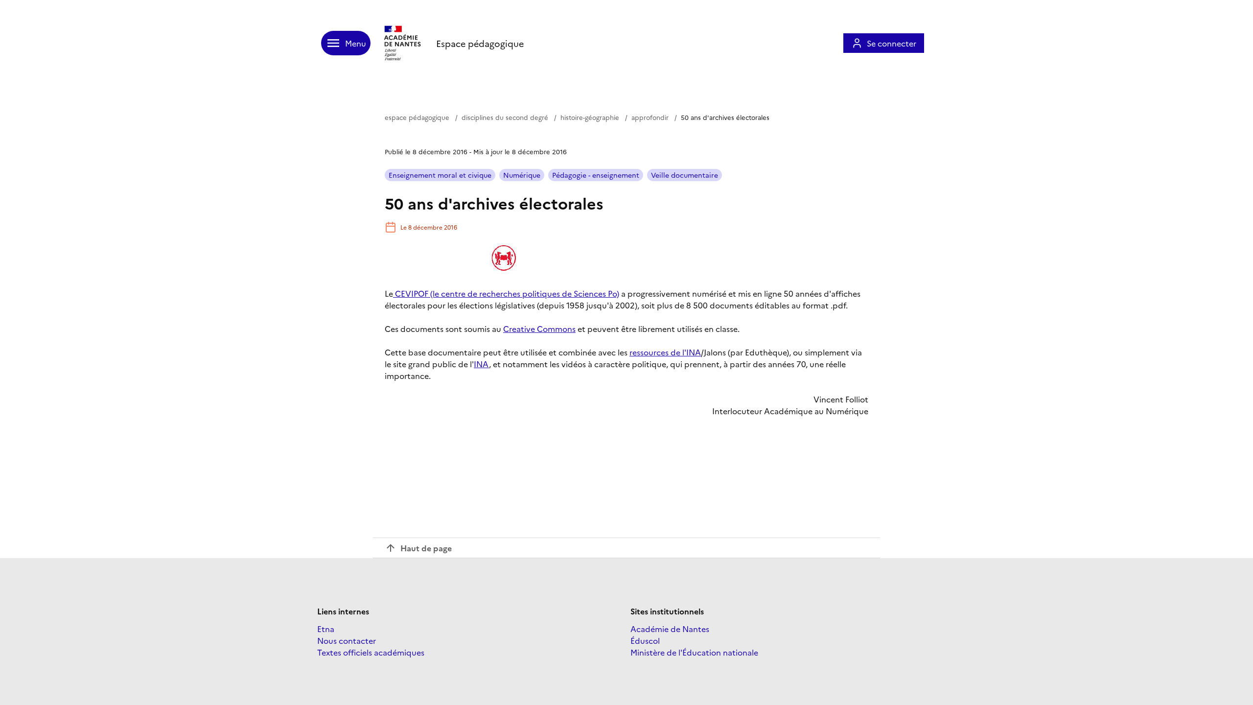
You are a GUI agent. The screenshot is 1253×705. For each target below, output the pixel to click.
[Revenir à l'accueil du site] (403, 43)
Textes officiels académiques (370, 652)
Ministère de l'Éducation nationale (694, 652)
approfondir (650, 117)
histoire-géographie (589, 117)
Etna (325, 628)
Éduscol (645, 640)
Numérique (521, 175)
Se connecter (891, 43)
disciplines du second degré (505, 117)
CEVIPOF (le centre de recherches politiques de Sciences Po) (506, 293)
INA (481, 363)
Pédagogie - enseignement (595, 175)
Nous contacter (346, 640)
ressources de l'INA (665, 352)
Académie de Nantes (669, 628)
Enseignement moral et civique (440, 175)
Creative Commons (539, 328)
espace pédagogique (417, 117)
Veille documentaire (684, 175)
